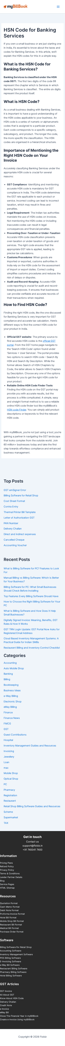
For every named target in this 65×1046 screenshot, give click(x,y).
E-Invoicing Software (10, 961)
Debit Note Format (9, 910)
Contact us (32, 841)
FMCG (7, 723)
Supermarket (11, 817)
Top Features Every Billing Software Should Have (31, 596)
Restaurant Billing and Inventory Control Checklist (32, 647)
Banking (8, 673)
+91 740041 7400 (32, 849)
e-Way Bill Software (10, 965)
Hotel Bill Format (8, 917)
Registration (10, 795)
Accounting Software (10, 950)
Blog (2, 880)
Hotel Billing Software (11, 975)
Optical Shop (11, 778)
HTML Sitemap (7, 888)
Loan (6, 762)
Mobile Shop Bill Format (12, 921)
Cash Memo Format (10, 907)
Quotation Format (9, 903)
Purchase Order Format (12, 931)
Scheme (8, 811)
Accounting (10, 662)
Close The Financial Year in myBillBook (19, 1016)
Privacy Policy (7, 870)
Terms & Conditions (10, 873)
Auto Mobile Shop (14, 668)
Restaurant (10, 800)
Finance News (12, 718)
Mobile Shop (11, 773)
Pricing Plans (6, 863)
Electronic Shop (13, 701)
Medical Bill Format (9, 928)
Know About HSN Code (12, 998)
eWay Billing (10, 706)
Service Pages (7, 884)
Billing (7, 679)
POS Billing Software (10, 958)
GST (6, 729)
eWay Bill (4, 1012)
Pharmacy (9, 789)
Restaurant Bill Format (11, 924)
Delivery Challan (8, 1002)
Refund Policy (7, 866)
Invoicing (9, 751)
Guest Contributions (15, 734)
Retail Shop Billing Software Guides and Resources (32, 806)
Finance (8, 712)
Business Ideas (12, 690)
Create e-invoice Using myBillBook (17, 1019)
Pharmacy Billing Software (13, 972)
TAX (6, 822)
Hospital (8, 740)
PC (5, 784)
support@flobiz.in (32, 845)
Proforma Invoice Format (12, 914)
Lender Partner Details (11, 877)
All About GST (7, 995)
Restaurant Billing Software (13, 968)
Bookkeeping (11, 684)
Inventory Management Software (16, 954)
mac (6, 767)
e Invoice (4, 1009)
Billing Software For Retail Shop (16, 947)
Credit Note (6, 1005)
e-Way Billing (11, 696)
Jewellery (9, 756)
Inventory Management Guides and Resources (30, 745)
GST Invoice (6, 991)
